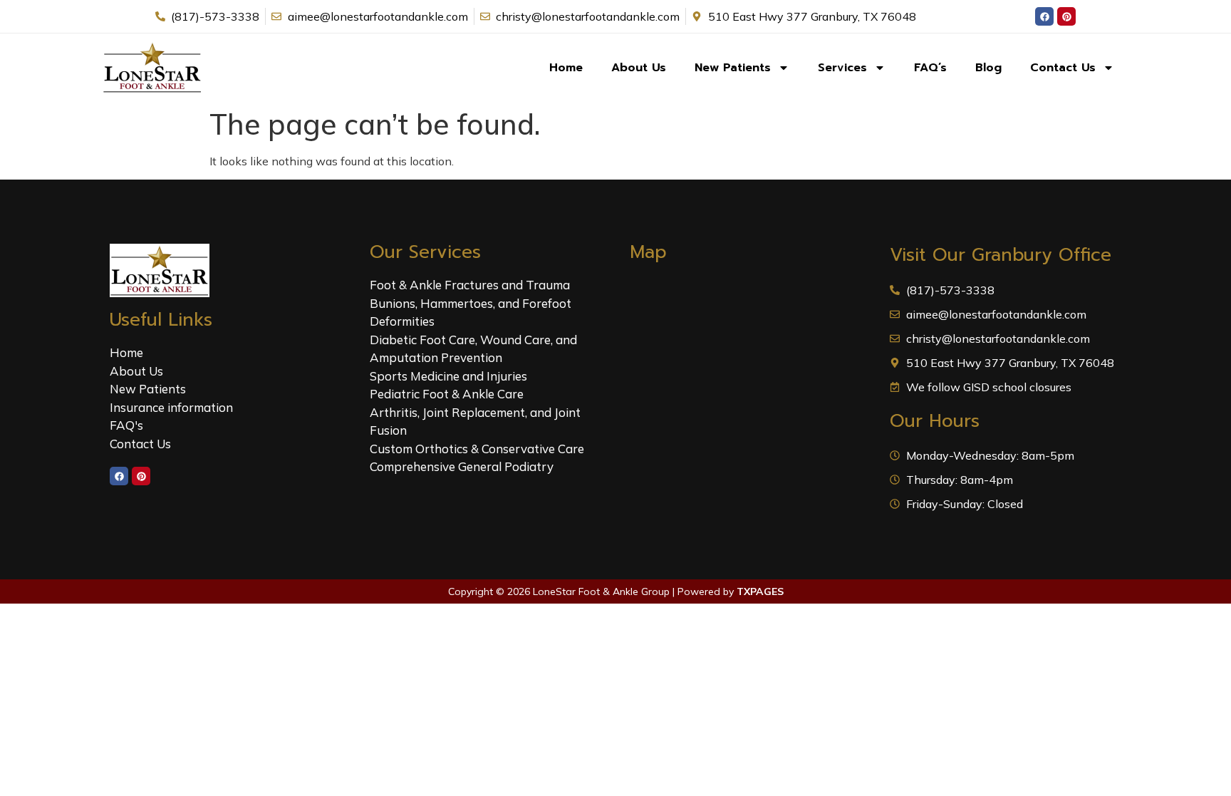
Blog (988, 67)
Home (566, 67)
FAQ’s (930, 67)
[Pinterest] (1066, 16)
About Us (638, 67)
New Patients (733, 67)
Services (842, 67)
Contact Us (1063, 67)
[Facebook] (1044, 16)
